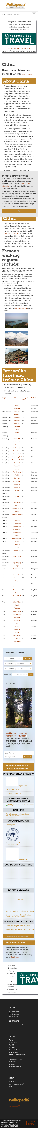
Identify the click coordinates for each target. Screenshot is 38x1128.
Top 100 (9, 14)
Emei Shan (17, 520)
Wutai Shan (16, 487)
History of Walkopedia (16, 1084)
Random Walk (13, 1052)
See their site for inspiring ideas (18, 48)
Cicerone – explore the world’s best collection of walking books (18, 915)
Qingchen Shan (16, 538)
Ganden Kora (17, 575)
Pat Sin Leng (17, 472)
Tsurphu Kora (17, 635)
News (10, 1086)
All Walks (17, 14)
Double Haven (17, 451)
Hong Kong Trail (17, 457)
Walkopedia (14, 1107)
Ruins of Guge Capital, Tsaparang (17, 605)
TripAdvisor (22, 786)
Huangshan (17, 417)
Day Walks (12, 1047)
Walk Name (15, 398)
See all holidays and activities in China (20, 929)
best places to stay (14, 843)
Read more (15, 957)
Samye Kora (17, 611)
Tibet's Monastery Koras (17, 629)
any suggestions (21, 308)
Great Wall (17, 408)
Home (3, 14)
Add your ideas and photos (17, 1025)
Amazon (21, 899)
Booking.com (10, 825)
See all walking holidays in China (18, 926)
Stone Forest (17, 556)
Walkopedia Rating (25, 398)
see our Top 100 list (12, 233)
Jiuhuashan (17, 420)
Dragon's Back (17, 454)
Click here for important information (30, 1123)
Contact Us (12, 1082)
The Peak (17, 478)
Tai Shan (16, 433)
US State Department (13, 793)
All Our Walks (13, 1042)
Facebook (15, 1011)
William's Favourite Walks (17, 1054)
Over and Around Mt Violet (17, 466)
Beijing (17, 405)
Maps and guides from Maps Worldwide (20, 911)
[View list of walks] (27, 74)
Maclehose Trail (17, 460)
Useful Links (13, 1062)
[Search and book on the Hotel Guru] (13, 841)
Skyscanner (30, 805)
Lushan (17, 496)
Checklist (11, 1064)
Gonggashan (17, 523)
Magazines (15, 1016)
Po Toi (17, 475)
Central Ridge (17, 448)
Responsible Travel (15, 1066)
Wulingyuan (16, 550)
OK (19, 211)
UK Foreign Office (12, 789)
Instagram (15, 1014)
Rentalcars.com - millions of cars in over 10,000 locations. (18, 815)
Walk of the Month (14, 1050)
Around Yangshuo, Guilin (17, 544)
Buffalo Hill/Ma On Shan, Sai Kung (17, 442)
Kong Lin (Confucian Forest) (17, 426)
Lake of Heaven (16, 514)
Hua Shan (17, 490)
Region (4, 397)
